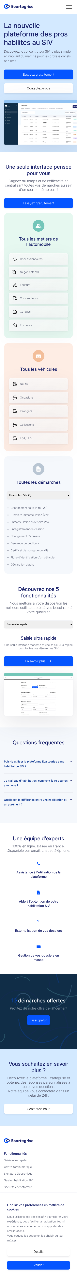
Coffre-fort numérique (18, 1166)
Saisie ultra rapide (15, 1160)
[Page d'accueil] (19, 7)
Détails (38, 1251)
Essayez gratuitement (38, 74)
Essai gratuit (38, 1020)
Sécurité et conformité (18, 1187)
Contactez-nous (38, 88)
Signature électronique (18, 1173)
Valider (38, 1265)
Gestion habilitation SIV (18, 1180)
